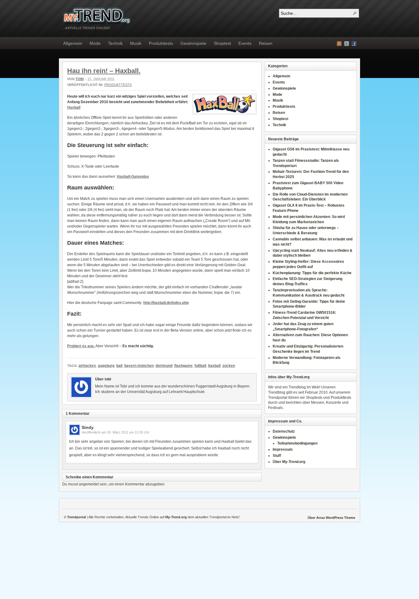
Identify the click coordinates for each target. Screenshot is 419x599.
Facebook (354, 43)
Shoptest (222, 43)
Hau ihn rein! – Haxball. (103, 71)
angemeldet (89, 484)
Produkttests (161, 43)
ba (76, 107)
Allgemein (72, 43)
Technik (115, 43)
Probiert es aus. (81, 346)
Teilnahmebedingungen (297, 443)
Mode (95, 43)
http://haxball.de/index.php (166, 303)
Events (245, 43)
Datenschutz (284, 431)
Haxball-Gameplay (133, 176)
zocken (228, 366)
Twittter (346, 43)
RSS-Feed (339, 43)
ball (119, 366)
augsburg (106, 366)
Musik (135, 43)
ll (79, 107)
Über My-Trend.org (289, 462)
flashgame (183, 366)
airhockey (87, 366)
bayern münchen (139, 366)
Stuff (277, 455)
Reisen (265, 43)
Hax (70, 107)
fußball (200, 366)
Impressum (283, 449)
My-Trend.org (96, 15)
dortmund (164, 366)
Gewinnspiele (193, 43)
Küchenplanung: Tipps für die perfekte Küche (312, 273)
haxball (214, 366)
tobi (79, 79)
